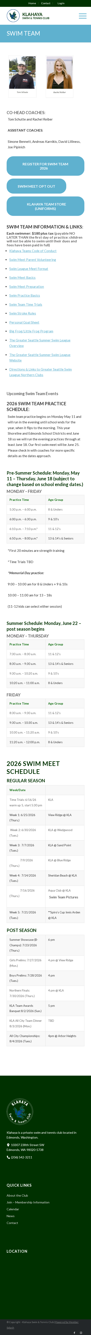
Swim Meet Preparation (26, 286)
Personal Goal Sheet (24, 322)
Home (32, 3)
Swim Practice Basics (24, 295)
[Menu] (80, 16)
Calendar (13, 1209)
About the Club (17, 1195)
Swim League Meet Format (28, 269)
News (11, 1216)
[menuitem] (32, 3)
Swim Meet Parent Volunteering (32, 260)
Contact (45, 3)
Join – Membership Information (28, 1202)
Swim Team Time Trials (25, 304)
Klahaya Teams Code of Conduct (33, 251)
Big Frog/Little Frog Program (31, 331)
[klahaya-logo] (38, 16)
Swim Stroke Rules (22, 313)
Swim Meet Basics (22, 277)
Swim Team (23, 33)
